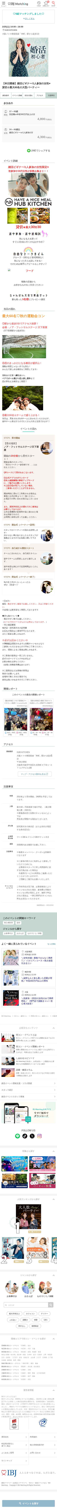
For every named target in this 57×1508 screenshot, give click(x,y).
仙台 (29, 1345)
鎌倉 (36, 1363)
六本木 (29, 1354)
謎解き (25, 1320)
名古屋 (30, 1366)
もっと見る (52, 944)
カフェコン (30, 1314)
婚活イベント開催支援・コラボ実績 (16, 1083)
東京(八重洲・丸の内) (8, 1354)
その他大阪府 (41, 1373)
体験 (36, 1320)
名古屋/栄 (37, 1366)
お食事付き (8, 933)
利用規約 (33, 1437)
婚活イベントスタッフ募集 (12, 1097)
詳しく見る (29, 19)
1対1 (46, 1320)
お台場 (33, 1357)
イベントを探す (30, 1503)
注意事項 (51, 95)
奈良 (29, 1379)
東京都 (23, 1352)
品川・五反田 (37, 1354)
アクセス (40, 95)
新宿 (29, 1352)
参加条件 (5, 95)
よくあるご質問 (7, 1453)
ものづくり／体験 (34, 933)
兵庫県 (23, 1376)
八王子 (39, 1357)
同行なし (21, 1326)
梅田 (29, 1373)
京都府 (23, 1370)
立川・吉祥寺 (5, 1357)
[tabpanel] (28, 57)
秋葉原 (50, 1354)
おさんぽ (20, 933)
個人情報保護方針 (37, 1445)
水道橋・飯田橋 (6, 1360)
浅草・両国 (16, 1360)
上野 (44, 1354)
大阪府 (23, 1373)
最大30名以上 (14, 1314)
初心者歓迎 (8, 923)
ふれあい (13, 1320)
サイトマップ (6, 1461)
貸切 (18, 923)
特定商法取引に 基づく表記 (7, 1445)
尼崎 (33, 1376)
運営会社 (4, 1437)
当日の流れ (29, 95)
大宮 (29, 1348)
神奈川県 (25, 1363)
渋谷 (20, 1357)
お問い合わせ (35, 1453)
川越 (33, 1348)
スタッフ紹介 (7, 1090)
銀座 (39, 1352)
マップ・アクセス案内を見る (33, 774)
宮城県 (23, 1345)
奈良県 (23, 1379)
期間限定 (35, 1326)
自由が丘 (26, 1357)
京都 (29, 1370)
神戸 (29, 1376)
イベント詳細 (17, 95)
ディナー (44, 1314)
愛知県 (23, 1366)
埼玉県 (23, 1348)
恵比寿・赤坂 (21, 1354)
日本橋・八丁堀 (47, 1357)
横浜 (32, 1363)
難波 (33, 1373)
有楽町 (34, 1352)
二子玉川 (15, 1357)
